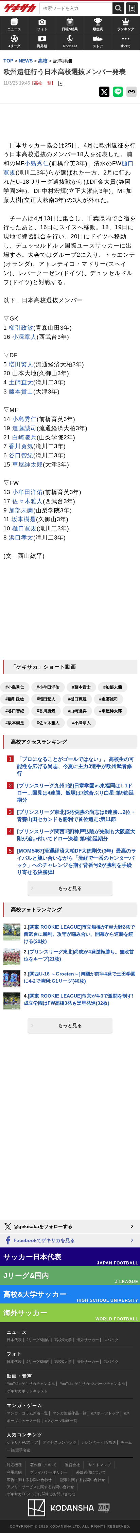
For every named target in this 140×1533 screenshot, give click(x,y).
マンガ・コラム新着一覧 (27, 1413)
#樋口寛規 (77, 699)
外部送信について (91, 1472)
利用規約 (14, 1472)
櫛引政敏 (21, 328)
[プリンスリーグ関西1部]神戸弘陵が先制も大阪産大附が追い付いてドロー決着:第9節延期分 (76, 834)
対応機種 (14, 1465)
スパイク (111, 1340)
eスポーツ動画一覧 (61, 1421)
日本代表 (14, 1340)
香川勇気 (21, 446)
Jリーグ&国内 (38, 1340)
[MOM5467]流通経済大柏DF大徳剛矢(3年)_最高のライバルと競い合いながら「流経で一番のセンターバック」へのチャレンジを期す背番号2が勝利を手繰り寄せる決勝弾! (76, 861)
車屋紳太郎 (27, 464)
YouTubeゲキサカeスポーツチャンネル (92, 1384)
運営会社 (72, 1465)
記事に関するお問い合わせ (82, 1480)
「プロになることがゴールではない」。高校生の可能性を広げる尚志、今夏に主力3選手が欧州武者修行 (75, 766)
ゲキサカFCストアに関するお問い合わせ (41, 1494)
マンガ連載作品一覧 (69, 1413)
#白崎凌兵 (77, 711)
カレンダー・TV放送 (98, 1442)
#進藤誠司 (108, 699)
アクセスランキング (59, 1442)
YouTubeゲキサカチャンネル (31, 1384)
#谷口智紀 (14, 711)
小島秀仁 (36, 163)
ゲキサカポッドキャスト (27, 1391)
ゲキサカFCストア (22, 1442)
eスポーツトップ (105, 1413)
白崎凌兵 (24, 437)
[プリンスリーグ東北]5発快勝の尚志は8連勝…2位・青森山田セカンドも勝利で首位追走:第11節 (76, 815)
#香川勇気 (46, 711)
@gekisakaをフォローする (42, 1226)
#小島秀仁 (14, 687)
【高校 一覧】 (42, 83)
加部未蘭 (21, 510)
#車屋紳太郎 (110, 711)
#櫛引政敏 (14, 699)
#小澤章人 (81, 722)
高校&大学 (63, 1340)
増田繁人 (21, 364)
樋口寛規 (24, 528)
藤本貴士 (21, 391)
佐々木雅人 (27, 501)
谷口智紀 (21, 455)
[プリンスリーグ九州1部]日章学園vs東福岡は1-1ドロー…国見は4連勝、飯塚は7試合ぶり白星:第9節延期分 (75, 793)
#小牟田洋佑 (48, 687)
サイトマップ (99, 1465)
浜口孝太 (21, 537)
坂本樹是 (24, 519)
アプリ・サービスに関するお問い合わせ (40, 1487)
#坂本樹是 (14, 722)
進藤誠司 (24, 428)
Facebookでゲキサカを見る (43, 1240)
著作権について (43, 1465)
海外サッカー (87, 1340)
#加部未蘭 (112, 687)
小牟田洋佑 (27, 492)
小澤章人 (24, 337)
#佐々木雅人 (48, 722)
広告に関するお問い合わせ (29, 1480)
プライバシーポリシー (49, 1472)
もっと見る (70, 888)
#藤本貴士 (81, 687)
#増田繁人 (46, 699)
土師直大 (21, 382)
